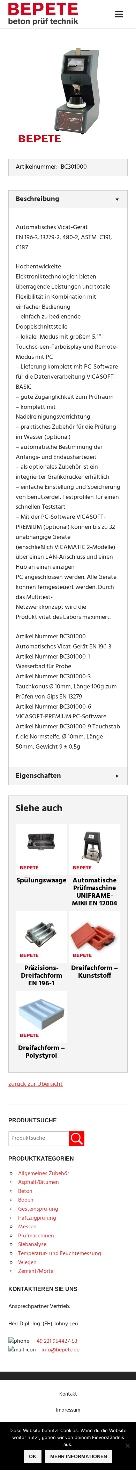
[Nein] (127, 1445)
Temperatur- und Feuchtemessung (59, 1253)
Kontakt (68, 1394)
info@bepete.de (58, 1350)
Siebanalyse (32, 1244)
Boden (25, 1200)
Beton (25, 1191)
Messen (27, 1226)
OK (32, 1456)
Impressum (68, 1410)
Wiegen (27, 1262)
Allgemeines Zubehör (43, 1173)
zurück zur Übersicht (35, 1084)
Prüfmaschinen (36, 1236)
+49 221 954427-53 (55, 1341)
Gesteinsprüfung (38, 1209)
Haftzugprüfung (37, 1218)
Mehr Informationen (78, 1456)
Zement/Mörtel (36, 1271)
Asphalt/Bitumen (38, 1182)
